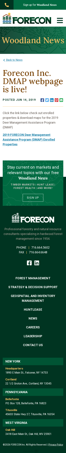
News (33, 318)
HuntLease (33, 309)
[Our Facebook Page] (30, 262)
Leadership (33, 336)
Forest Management (33, 278)
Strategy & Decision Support (33, 287)
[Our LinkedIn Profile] (36, 262)
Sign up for (40, 4)
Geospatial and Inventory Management (33, 298)
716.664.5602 (40, 247)
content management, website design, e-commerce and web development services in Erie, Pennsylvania (33, 451)
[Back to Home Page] (27, 18)
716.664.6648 (38, 252)
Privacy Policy (56, 444)
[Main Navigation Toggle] (60, 20)
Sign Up (33, 197)
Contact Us (33, 345)
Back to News (14, 60)
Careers (33, 327)
